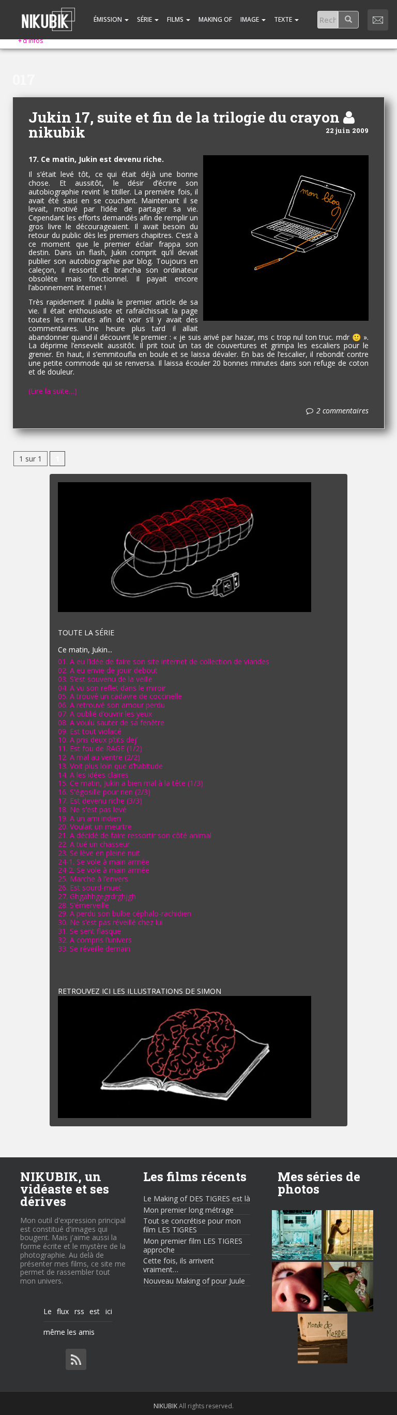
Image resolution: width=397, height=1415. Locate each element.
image (250, 19)
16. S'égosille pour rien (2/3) (104, 792)
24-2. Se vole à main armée (103, 870)
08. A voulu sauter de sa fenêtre (111, 722)
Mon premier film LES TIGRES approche (192, 1245)
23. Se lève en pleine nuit (99, 853)
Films (176, 19)
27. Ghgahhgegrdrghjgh (97, 896)
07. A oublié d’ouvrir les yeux (105, 714)
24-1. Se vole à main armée (103, 862)
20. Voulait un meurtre (95, 826)
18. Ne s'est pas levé (92, 809)
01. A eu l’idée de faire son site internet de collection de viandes (163, 661)
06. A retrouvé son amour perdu (111, 705)
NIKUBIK (165, 1406)
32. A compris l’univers (95, 940)
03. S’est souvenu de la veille (105, 679)
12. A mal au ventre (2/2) (99, 757)
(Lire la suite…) (52, 391)
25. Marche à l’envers (93, 879)
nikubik (56, 132)
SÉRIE (145, 19)
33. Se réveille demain (94, 949)
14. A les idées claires (93, 775)
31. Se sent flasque (89, 931)
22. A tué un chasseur (94, 844)
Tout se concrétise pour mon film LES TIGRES (192, 1225)
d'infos (30, 40)
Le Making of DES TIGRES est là (196, 1198)
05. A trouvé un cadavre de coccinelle (120, 696)
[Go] (348, 19)
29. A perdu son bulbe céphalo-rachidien (124, 913)
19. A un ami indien (89, 818)
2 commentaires (342, 411)
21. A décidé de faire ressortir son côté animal (134, 835)
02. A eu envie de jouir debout (108, 670)
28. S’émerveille (83, 905)
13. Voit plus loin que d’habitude (110, 766)
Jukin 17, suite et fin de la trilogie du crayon (184, 117)
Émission (108, 19)
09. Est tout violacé (89, 731)
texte (284, 19)
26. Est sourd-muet (89, 887)
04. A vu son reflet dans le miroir (112, 688)
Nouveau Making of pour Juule (194, 1281)
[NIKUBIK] (48, 13)
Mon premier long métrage (188, 1210)
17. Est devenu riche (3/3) (100, 801)
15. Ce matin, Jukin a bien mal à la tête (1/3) (130, 783)
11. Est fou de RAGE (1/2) (100, 748)
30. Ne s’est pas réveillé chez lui (110, 922)
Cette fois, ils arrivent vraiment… (178, 1265)
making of (215, 19)
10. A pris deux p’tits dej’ (98, 739)
